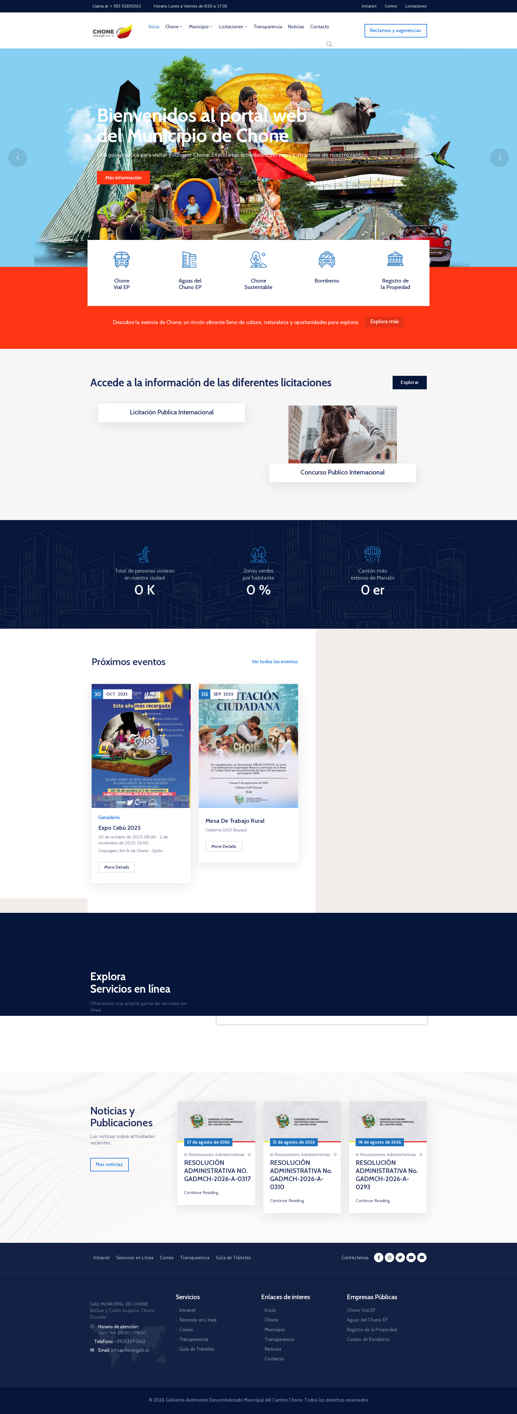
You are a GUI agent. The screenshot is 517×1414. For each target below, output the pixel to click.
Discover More (121, 178)
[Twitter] (400, 1257)
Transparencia (268, 26)
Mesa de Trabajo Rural (234, 820)
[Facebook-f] (378, 1257)
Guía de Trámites (233, 1257)
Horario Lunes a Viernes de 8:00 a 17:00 (190, 6)
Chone (172, 26)
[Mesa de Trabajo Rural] (248, 745)
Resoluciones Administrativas (216, 1155)
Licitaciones (231, 26)
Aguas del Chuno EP (190, 283)
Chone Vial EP (122, 283)
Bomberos (327, 280)
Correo (167, 1257)
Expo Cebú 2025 (119, 827)
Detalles (171, 420)
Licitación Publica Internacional (172, 412)
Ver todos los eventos (275, 662)
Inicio (154, 26)
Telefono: (119, 1341)
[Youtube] (411, 1257)
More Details (116, 867)
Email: (124, 1350)
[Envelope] (422, 1257)
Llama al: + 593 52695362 (116, 6)
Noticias (296, 26)
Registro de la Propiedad (395, 283)
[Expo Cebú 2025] (141, 745)
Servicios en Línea (135, 1257)
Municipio (199, 26)
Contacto (319, 26)
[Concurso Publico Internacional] (342, 439)
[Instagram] (389, 1257)
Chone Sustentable (258, 283)
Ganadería (109, 817)
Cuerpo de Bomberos (368, 1339)
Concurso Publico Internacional (343, 472)
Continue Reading (201, 1192)
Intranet (101, 1257)
